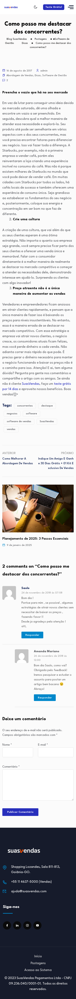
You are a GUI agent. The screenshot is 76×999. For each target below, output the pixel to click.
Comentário (11, 766)
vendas (11, 429)
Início (38, 956)
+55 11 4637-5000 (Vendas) (31, 881)
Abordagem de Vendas (19, 75)
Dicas (38, 75)
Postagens (38, 963)
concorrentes (25, 406)
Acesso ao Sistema (38, 970)
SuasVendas (30, 384)
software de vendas (19, 421)
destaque (47, 406)
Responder (32, 635)
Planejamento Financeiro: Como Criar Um (33, 538)
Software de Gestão (54, 75)
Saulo (25, 588)
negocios (12, 413)
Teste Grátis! (53, 7)
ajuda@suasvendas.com (29, 891)
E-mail (43, 744)
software (31, 413)
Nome (7, 744)
